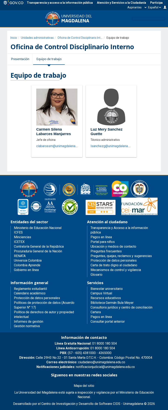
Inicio (13, 37)
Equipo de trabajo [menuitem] (48, 59)
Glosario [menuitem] (96, 275)
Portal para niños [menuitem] (103, 242)
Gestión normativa (27, 326)
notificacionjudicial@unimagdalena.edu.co (85, 367)
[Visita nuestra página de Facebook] (75, 381)
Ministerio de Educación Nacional (37, 228)
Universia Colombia (28, 260)
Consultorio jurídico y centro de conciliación (121, 307)
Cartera (96, 312)
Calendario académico (29, 293)
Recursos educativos (106, 298)
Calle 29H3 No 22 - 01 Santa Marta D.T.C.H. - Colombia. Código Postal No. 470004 (85, 358)
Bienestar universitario (107, 289)
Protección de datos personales (37, 298)
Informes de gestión (28, 321)
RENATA (20, 256)
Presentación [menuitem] (20, 59)
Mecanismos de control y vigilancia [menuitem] (116, 270)
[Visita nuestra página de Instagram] (86, 381)
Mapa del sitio (84, 386)
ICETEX (19, 242)
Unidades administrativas (37, 37)
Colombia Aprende (27, 265)
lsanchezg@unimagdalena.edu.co (114, 146)
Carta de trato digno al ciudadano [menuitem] (114, 265)
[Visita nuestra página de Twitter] (81, 381)
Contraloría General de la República (39, 246)
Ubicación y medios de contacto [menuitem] (113, 246)
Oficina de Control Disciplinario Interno (82, 37)
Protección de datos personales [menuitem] (114, 260)
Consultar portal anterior (108, 321)
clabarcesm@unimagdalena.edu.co (60, 146)
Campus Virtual (101, 293)
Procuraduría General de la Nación (38, 251)
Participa (156, 2)
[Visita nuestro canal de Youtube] (92, 381)
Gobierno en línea (26, 270)
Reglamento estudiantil (30, 289)
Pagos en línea (101, 317)
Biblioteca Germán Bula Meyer (112, 303)
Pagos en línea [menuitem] (101, 237)
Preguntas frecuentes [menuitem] (106, 251)
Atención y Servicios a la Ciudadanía (121, 2)
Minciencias (22, 237)
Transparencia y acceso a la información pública (60, 2)
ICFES (18, 232)
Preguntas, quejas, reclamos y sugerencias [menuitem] (121, 256)
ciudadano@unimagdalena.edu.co (85, 362)
